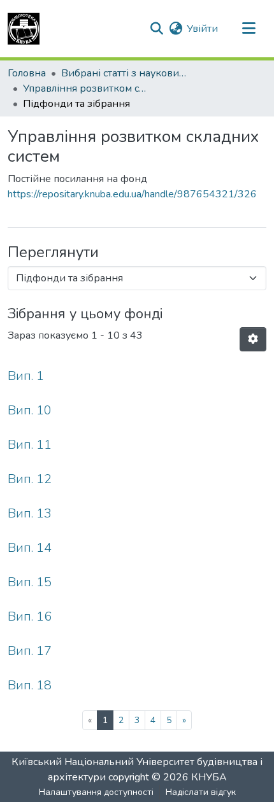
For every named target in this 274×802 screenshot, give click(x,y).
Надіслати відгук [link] (201, 792)
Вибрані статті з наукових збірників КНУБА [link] (125, 73)
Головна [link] (27, 73)
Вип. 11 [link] (30, 444)
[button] (24, 29)
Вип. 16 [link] (30, 616)
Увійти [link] (202, 29)
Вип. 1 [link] (26, 375)
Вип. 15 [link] (30, 582)
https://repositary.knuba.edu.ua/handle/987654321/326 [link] (132, 194)
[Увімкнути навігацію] (248, 29)
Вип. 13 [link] (30, 513)
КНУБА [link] (209, 777)
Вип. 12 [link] (30, 479)
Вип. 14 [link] (30, 547)
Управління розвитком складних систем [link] (86, 88)
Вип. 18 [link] (30, 685)
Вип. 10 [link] (30, 410)
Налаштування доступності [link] (96, 792)
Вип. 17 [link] (30, 650)
